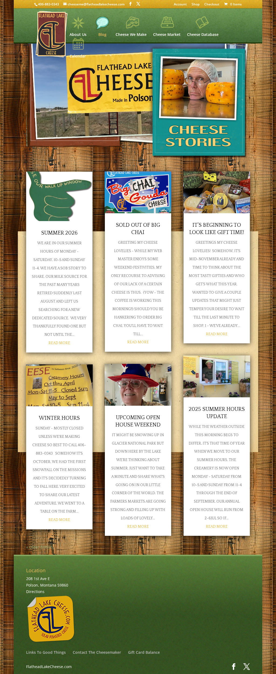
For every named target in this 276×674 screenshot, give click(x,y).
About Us (78, 34)
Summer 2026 (59, 233)
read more (59, 343)
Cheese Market (167, 34)
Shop (195, 4)
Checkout (211, 4)
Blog (102, 34)
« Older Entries (39, 547)
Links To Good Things (46, 652)
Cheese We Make (131, 34)
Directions (35, 591)
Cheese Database (203, 34)
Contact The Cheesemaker (97, 652)
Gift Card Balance (144, 652)
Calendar (78, 55)
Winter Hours (59, 418)
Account (180, 4)
